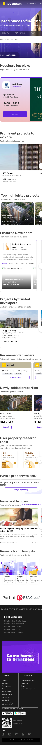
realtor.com (25, 683)
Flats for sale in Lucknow (13, 627)
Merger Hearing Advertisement (7, 704)
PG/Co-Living (20, 33)
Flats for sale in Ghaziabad (14, 624)
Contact (15, 114)
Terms (4, 689)
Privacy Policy (7, 694)
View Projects (16, 86)
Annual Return (7, 692)
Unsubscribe (6, 700)
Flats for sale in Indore (12, 629)
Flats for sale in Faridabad (13, 632)
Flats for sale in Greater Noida (15, 621)
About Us (5, 683)
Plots (33, 33)
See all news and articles (31, 504)
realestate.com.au (27, 680)
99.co (23, 686)
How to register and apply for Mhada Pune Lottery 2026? (19, 529)
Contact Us (5, 697)
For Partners (6, 686)
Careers (4, 680)
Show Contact (17, 377)
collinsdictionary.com (28, 689)
